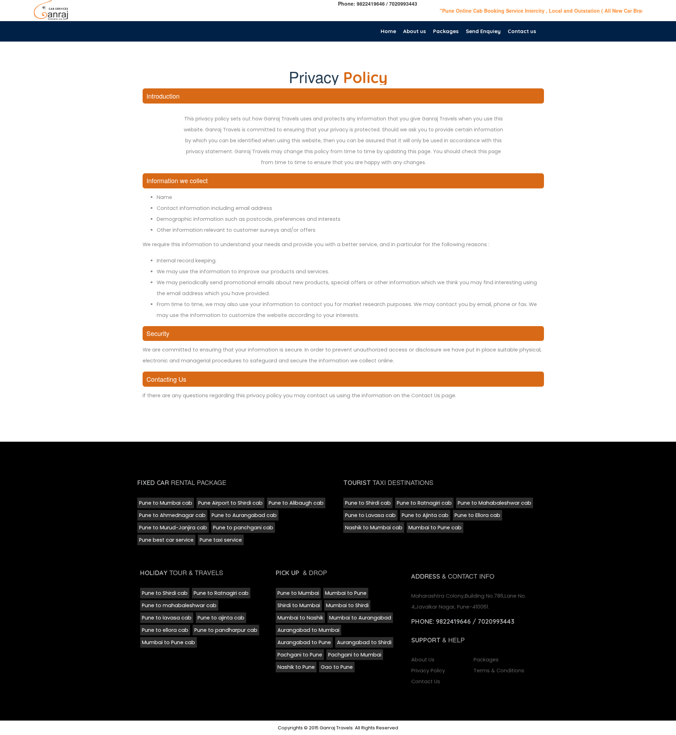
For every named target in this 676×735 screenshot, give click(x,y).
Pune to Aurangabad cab (244, 515)
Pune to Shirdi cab (368, 502)
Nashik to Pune (296, 667)
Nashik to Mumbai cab (373, 527)
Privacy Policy (428, 670)
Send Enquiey (483, 31)
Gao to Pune (337, 667)
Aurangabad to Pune (304, 642)
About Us (422, 659)
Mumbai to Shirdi (347, 605)
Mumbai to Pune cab (435, 527)
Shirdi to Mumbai (298, 605)
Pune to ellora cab (165, 630)
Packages (446, 31)
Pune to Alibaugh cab (296, 502)
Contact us (522, 31)
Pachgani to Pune (299, 654)
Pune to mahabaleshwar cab (179, 605)
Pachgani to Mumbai (354, 654)
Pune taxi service (221, 539)
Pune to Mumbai (298, 593)
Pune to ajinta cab (221, 617)
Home (388, 31)
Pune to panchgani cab (243, 527)
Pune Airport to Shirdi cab (230, 502)
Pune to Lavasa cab (370, 515)
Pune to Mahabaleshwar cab (494, 502)
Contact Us (425, 681)
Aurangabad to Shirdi (364, 642)
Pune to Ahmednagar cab (172, 515)
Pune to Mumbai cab (165, 502)
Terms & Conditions (499, 670)
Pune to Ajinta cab (425, 515)
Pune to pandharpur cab (225, 630)
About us (414, 31)
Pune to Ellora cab (477, 515)
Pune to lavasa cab (167, 617)
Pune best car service (166, 539)
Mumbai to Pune (346, 593)
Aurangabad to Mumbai (308, 630)
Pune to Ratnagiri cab (424, 502)
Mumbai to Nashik (300, 617)
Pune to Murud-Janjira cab (173, 527)
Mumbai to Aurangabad (360, 617)
